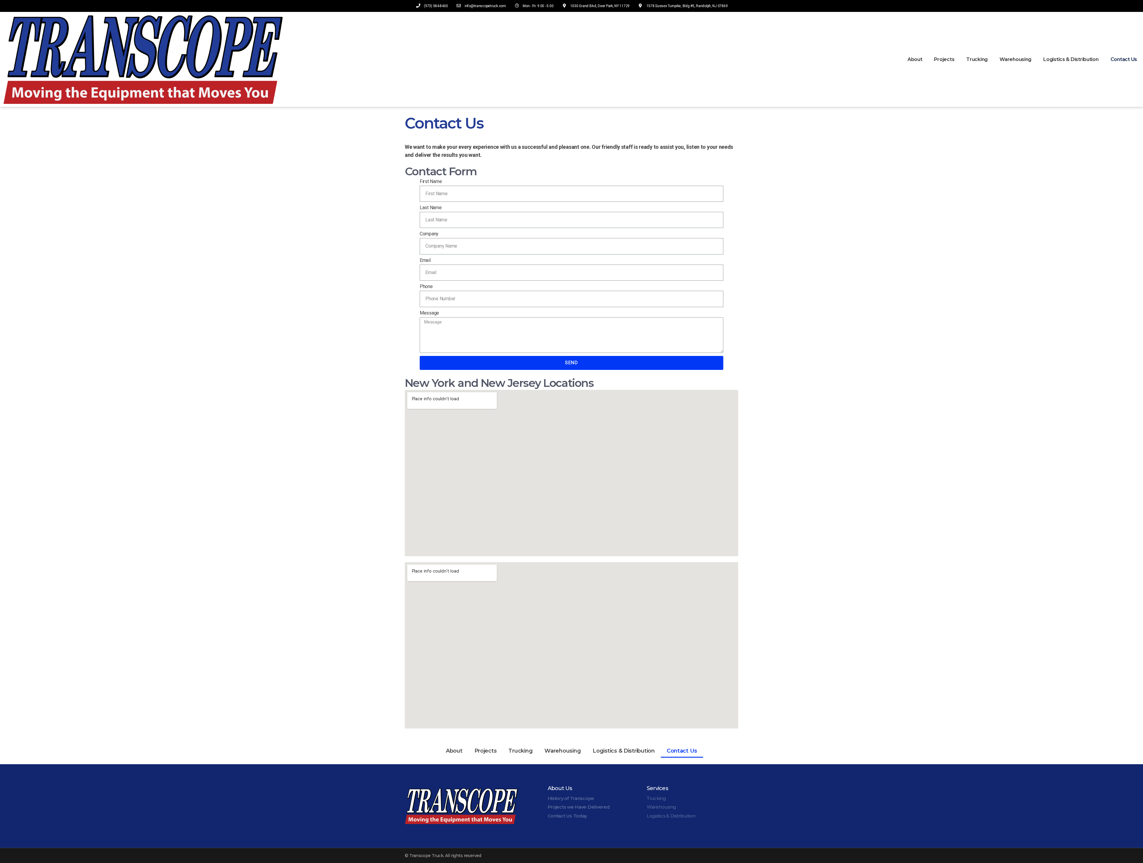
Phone (426, 286)
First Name (431, 181)
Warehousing (1015, 59)
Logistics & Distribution (1071, 59)
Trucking (977, 59)
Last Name (431, 207)
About (915, 59)
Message (429, 313)
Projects (944, 59)
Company (429, 234)
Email (425, 260)
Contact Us (1124, 59)
